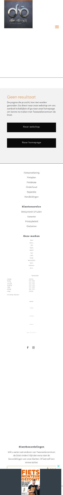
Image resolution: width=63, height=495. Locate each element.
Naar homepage (31, 142)
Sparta (31, 263)
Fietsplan (31, 177)
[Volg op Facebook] (28, 347)
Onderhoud (31, 187)
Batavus (31, 242)
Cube (31, 245)
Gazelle (31, 247)
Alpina (31, 240)
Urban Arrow (31, 265)
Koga (31, 252)
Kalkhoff (31, 250)
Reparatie (31, 192)
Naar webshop (31, 126)
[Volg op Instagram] (33, 347)
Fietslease (31, 182)
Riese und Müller (31, 260)
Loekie (31, 255)
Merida (31, 257)
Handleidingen (31, 197)
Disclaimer (32, 226)
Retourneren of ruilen (31, 212)
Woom (31, 268)
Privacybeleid (31, 221)
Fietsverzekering (31, 173)
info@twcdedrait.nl (32, 332)
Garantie (31, 216)
